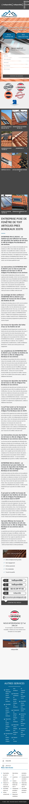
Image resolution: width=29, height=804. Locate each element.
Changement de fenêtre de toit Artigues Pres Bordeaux (16, 716)
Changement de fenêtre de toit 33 (15, 790)
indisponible (6, 5)
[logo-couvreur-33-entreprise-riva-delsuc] (9, 14)
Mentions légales (23, 801)
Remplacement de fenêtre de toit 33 (25, 779)
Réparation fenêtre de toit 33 (24, 784)
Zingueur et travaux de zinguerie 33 (6, 784)
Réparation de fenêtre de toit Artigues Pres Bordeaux (8, 724)
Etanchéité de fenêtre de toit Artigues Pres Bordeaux (8, 710)
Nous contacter (9, 36)
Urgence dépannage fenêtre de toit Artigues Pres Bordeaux (8, 695)
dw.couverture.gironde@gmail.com (15, 597)
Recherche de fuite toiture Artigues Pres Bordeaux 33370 (23, 719)
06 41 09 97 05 (23, 5)
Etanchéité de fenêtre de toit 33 (24, 790)
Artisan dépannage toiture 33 (5, 779)
